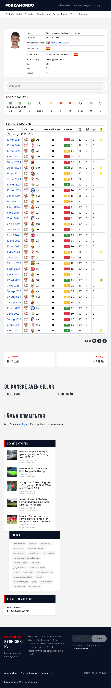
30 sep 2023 (14, 291)
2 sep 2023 (13, 313)
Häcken (35, 562)
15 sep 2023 (13, 308)
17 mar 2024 (14, 184)
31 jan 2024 (13, 218)
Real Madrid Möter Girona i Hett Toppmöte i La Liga (34, 470)
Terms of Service (29, 682)
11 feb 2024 (13, 207)
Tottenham (34, 586)
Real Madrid (46, 581)
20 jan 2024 (13, 229)
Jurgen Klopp (19, 567)
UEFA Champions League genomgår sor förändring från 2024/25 (34, 454)
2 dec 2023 (13, 257)
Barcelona (18, 548)
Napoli (39, 577)
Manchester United (22, 577)
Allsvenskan (19, 543)
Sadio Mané (19, 586)
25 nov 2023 (14, 263)
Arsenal (32, 543)
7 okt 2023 (13, 285)
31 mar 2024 (14, 179)
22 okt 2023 (13, 280)
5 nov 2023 (13, 274)
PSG (34, 581)
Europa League (20, 562)
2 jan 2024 (13, 235)
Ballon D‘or (46, 543)
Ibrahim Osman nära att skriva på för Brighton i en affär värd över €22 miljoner (35, 519)
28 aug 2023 (14, 319)
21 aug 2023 (13, 325)
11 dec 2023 (13, 252)
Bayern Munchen (36, 548)
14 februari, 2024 (27, 460)
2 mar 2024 (13, 196)
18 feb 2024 (13, 201)
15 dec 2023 (14, 246)
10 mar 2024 (14, 190)
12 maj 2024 (14, 151)
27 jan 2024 (13, 224)
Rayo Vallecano (60, 42)
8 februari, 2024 (27, 474)
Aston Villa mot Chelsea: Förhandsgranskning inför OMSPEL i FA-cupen (34, 502)
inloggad (25, 424)
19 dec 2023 (13, 240)
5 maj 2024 (13, 156)
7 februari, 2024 (27, 508)
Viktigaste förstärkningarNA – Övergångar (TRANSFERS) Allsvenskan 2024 (35, 485)
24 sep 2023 (14, 302)
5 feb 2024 (13, 212)
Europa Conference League (26, 558)
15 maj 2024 (14, 145)
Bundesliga (18, 553)
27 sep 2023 (14, 297)
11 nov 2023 (13, 269)
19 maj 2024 (14, 139)
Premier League (20, 581)
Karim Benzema (37, 567)
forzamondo (29, 462)
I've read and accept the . (87, 647)
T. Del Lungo (12, 394)
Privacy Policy (81, 648)
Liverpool (28, 572)
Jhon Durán (65, 394)
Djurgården (34, 553)
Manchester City (44, 572)
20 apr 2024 (14, 167)
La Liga (16, 572)
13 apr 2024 (13, 173)
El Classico (49, 553)
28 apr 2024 (14, 162)
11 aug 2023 (13, 330)
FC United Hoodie (18, 611)
